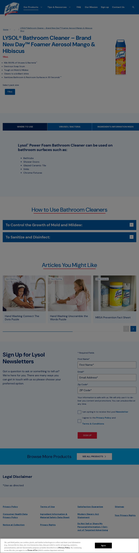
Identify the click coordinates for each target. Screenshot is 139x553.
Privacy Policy (64, 548)
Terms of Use (32, 550)
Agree (103, 545)
